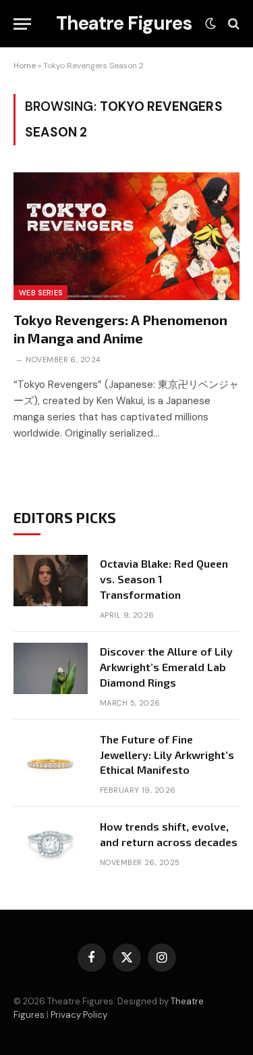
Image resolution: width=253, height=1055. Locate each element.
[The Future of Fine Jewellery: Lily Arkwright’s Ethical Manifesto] (50, 756)
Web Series (40, 292)
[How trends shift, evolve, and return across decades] (50, 843)
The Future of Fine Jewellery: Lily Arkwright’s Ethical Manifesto (167, 755)
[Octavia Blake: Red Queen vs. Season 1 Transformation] (50, 580)
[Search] (232, 24)
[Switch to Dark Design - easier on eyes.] (210, 24)
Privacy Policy (79, 1015)
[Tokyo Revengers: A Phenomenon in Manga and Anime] (126, 235)
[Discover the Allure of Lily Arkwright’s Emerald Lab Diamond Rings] (50, 668)
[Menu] (22, 24)
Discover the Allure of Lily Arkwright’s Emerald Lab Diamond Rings (166, 667)
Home (24, 65)
